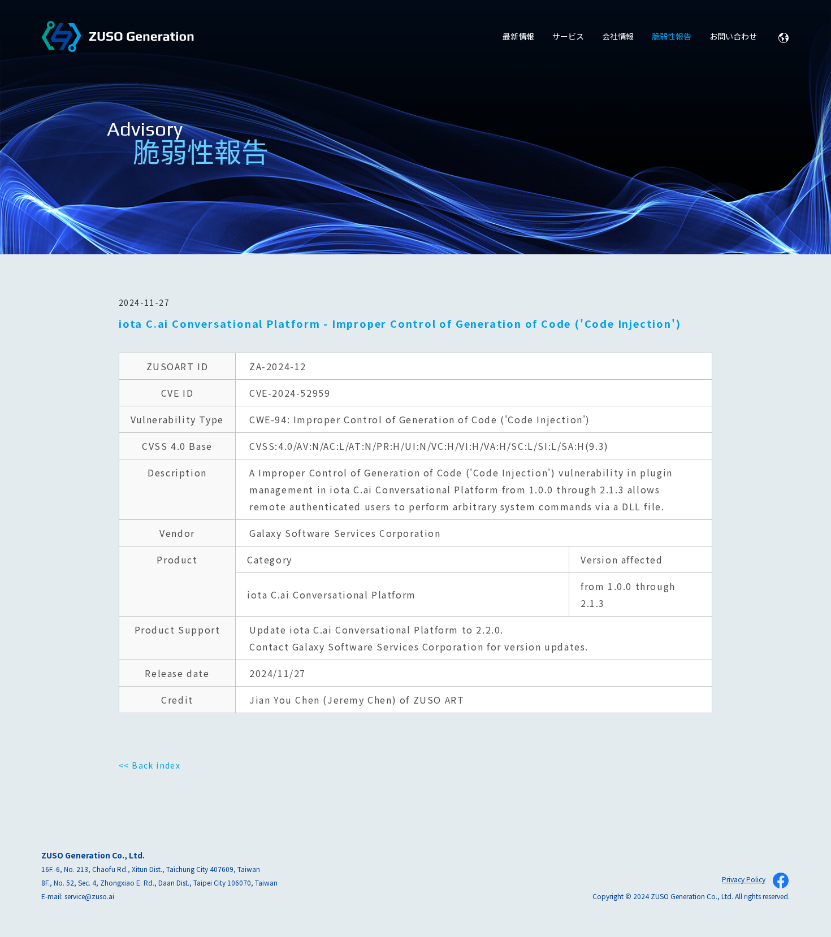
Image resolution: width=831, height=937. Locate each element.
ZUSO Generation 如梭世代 (117, 37)
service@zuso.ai (89, 896)
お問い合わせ (733, 36)
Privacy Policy (743, 879)
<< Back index (149, 765)
